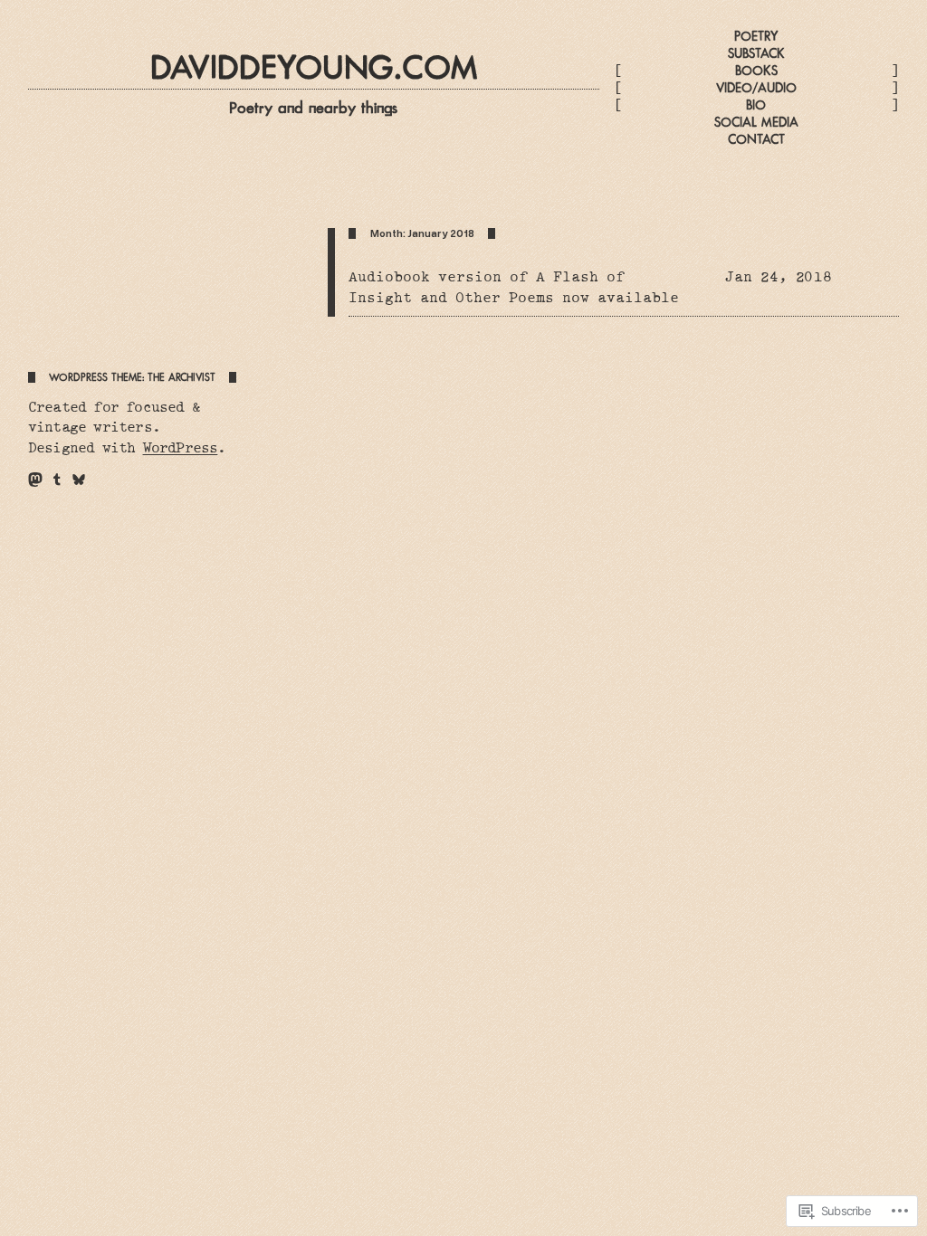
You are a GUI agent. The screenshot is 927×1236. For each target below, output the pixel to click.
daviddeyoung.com (313, 67)
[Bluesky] (79, 479)
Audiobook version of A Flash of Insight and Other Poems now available (514, 287)
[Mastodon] (35, 479)
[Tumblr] (57, 479)
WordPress (180, 448)
